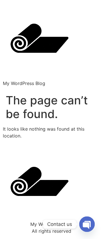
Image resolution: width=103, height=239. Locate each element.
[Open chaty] (87, 224)
